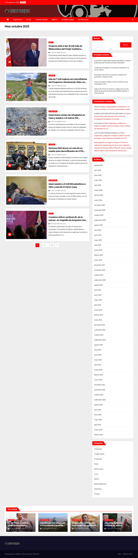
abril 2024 (97, 305)
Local (28, 20)
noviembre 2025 (99, 210)
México (55, 20)
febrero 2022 (98, 435)
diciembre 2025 (99, 205)
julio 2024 (97, 290)
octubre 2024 (98, 275)
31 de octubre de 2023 (58, 52)
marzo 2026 (98, 190)
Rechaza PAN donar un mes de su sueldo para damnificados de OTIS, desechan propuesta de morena (66, 151)
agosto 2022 (98, 405)
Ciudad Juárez (41, 20)
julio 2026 (97, 170)
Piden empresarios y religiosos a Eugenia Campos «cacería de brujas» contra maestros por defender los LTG (112, 126)
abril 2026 (97, 185)
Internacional (68, 20)
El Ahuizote (83, 20)
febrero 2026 (98, 195)
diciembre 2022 (99, 385)
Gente (96, 464)
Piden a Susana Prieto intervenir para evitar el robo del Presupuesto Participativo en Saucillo (112, 116)
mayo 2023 (98, 360)
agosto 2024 (98, 285)
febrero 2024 (98, 315)
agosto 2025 (98, 225)
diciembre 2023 (99, 325)
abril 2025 (97, 245)
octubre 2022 (98, 395)
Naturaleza (98, 489)
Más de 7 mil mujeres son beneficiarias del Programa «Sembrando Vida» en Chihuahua (68, 82)
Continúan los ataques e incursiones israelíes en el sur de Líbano (52, 525)
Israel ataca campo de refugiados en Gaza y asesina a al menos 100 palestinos (67, 118)
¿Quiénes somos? (128, 554)
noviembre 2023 (99, 330)
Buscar (97, 38)
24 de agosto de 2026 (49, 528)
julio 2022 (97, 410)
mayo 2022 (98, 420)
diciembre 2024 (99, 265)
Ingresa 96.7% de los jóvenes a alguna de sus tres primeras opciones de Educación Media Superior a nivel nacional (111, 91)
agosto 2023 (98, 345)
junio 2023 (97, 355)
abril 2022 (97, 425)
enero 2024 (98, 320)
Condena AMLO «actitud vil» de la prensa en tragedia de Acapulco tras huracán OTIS (67, 220)
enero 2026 (98, 200)
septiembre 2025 (100, 220)
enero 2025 (98, 260)
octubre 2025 (98, 215)
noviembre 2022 (99, 390)
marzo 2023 (98, 370)
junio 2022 (97, 415)
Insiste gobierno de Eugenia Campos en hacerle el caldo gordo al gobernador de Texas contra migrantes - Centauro (112, 145)
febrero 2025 (98, 255)
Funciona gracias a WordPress (13, 554)
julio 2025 (97, 230)
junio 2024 (97, 295)
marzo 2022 (98, 430)
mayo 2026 (98, 180)
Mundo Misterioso (100, 484)
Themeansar (36, 554)
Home (119, 554)
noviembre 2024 (99, 270)
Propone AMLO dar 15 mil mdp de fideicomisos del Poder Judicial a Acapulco (65, 49)
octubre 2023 (98, 335)
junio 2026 (97, 175)
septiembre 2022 (100, 400)
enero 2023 (98, 380)
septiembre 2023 (100, 340)
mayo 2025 (98, 240)
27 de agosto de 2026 (17, 528)
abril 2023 (97, 365)
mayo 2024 (98, 300)
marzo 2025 (98, 250)
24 (52, 245)
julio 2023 (97, 350)
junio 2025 (97, 235)
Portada (97, 494)
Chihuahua (17, 20)
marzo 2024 (98, 310)
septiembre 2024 (100, 280)
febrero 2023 (98, 375)
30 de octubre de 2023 (58, 190)
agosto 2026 (98, 165)
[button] (132, 19)
